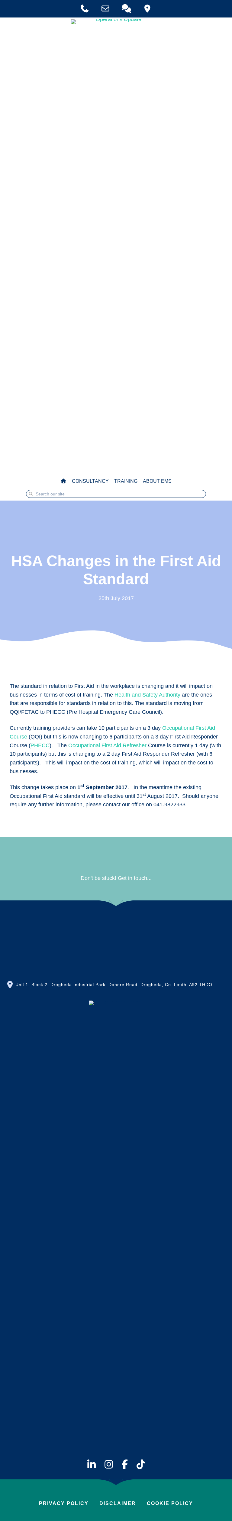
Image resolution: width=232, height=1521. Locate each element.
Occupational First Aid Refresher (108, 745)
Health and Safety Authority (147, 695)
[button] (116, 925)
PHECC (40, 745)
